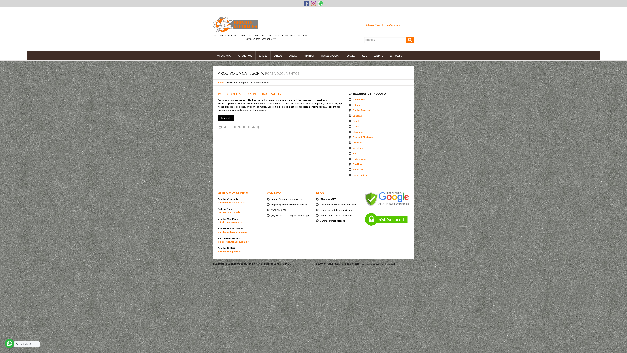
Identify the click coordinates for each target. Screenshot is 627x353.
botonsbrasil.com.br (229, 212)
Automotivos (245, 55)
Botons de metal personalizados (336, 210)
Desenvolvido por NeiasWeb (381, 264)
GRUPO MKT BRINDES (233, 193)
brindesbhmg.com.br (229, 251)
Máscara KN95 (224, 55)
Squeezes (350, 55)
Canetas (293, 55)
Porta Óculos (359, 159)
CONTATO (274, 193)
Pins (355, 153)
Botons (263, 55)
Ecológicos (358, 142)
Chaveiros (309, 55)
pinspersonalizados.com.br (233, 241)
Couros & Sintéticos (363, 137)
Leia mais (226, 118)
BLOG (320, 193)
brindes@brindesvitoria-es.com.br (288, 199)
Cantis (356, 126)
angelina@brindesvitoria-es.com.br (289, 204)
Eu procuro (396, 55)
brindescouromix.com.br (231, 202)
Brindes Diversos (330, 55)
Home (221, 82)
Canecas (278, 55)
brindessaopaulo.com (230, 222)
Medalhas (358, 148)
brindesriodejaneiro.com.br (233, 232)
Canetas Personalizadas (332, 220)
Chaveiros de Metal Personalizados (338, 204)
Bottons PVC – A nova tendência (336, 215)
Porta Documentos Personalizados (249, 94)
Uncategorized (360, 175)
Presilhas (357, 164)
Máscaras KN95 (328, 199)
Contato (378, 55)
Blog (364, 55)
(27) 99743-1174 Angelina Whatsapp (290, 215)
